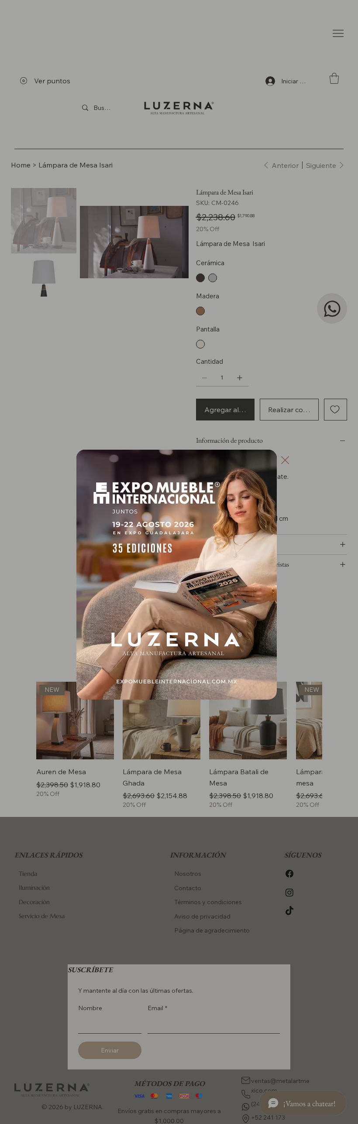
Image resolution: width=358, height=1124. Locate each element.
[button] (285, 460)
